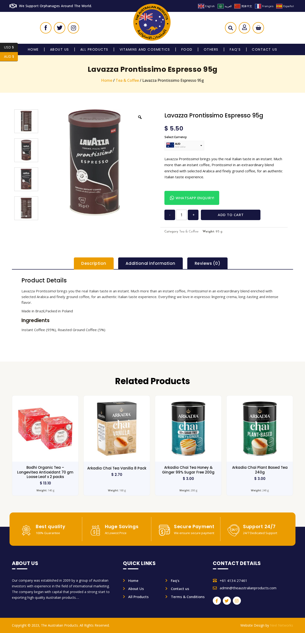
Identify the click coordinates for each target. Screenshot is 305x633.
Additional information (150, 263)
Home (33, 49)
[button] (230, 29)
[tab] (94, 263)
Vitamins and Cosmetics (145, 49)
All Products (94, 49)
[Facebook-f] (217, 601)
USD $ (11, 47)
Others (211, 49)
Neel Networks (281, 625)
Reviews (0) (207, 263)
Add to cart (231, 214)
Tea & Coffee (127, 80)
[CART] (258, 28)
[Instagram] (237, 601)
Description (93, 263)
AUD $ (11, 56)
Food (187, 49)
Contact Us (264, 49)
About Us (59, 49)
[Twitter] (227, 601)
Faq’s (235, 49)
